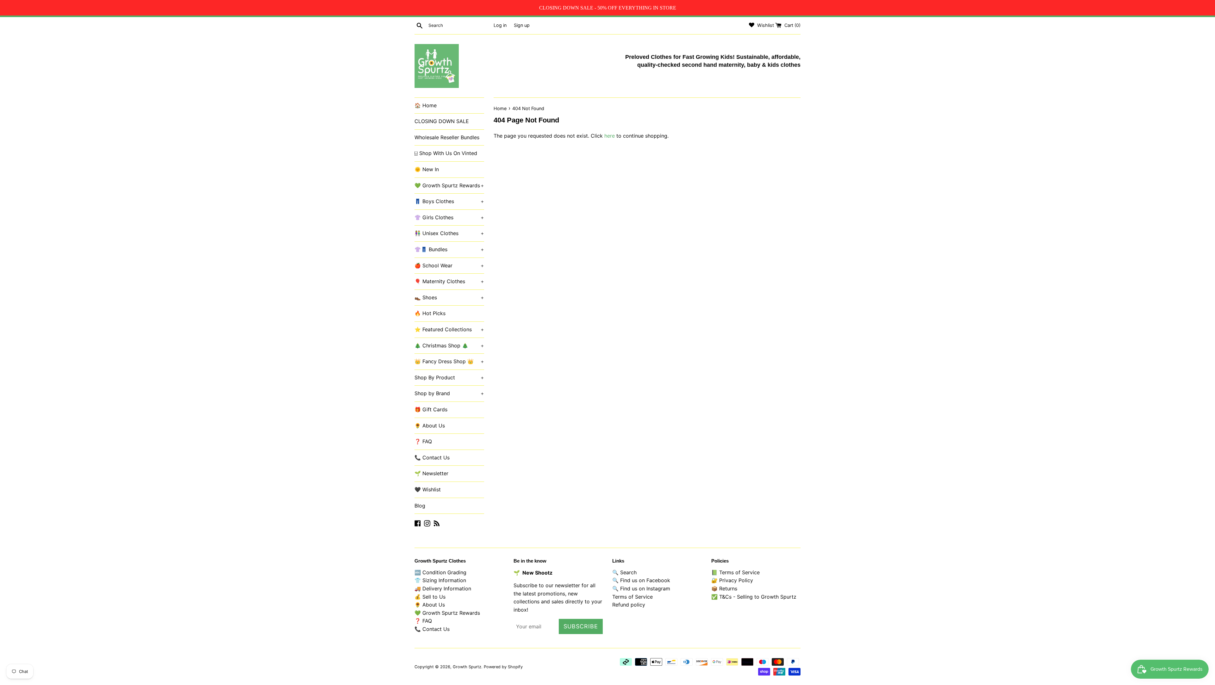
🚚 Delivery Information (442, 588)
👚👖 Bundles (449, 249)
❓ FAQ (423, 441)
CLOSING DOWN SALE (441, 121)
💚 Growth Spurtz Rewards (449, 185)
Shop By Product (449, 377)
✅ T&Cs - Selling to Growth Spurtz (753, 597)
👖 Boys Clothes (449, 201)
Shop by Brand (449, 393)
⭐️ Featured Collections (449, 329)
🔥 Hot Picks (430, 313)
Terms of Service (632, 597)
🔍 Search (624, 572)
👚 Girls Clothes (449, 217)
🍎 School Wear (449, 265)
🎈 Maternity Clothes (449, 281)
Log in (500, 25)
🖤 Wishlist (427, 489)
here (609, 136)
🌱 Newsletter (431, 473)
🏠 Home (425, 105)
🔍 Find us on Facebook (641, 580)
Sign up (522, 25)
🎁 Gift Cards (430, 409)
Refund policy (628, 604)
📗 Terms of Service (735, 572)
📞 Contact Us (432, 457)
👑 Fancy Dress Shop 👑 (449, 361)
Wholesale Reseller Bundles (446, 137)
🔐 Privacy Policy (732, 580)
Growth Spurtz (467, 666)
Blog (419, 505)
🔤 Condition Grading (440, 572)
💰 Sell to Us (430, 597)
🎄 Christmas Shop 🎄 (449, 345)
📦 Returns (724, 588)
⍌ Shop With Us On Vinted (445, 153)
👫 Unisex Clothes (449, 233)
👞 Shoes (449, 297)
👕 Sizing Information (440, 580)
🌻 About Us (429, 425)
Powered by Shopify (503, 666)
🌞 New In (426, 169)
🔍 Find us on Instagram (641, 588)
